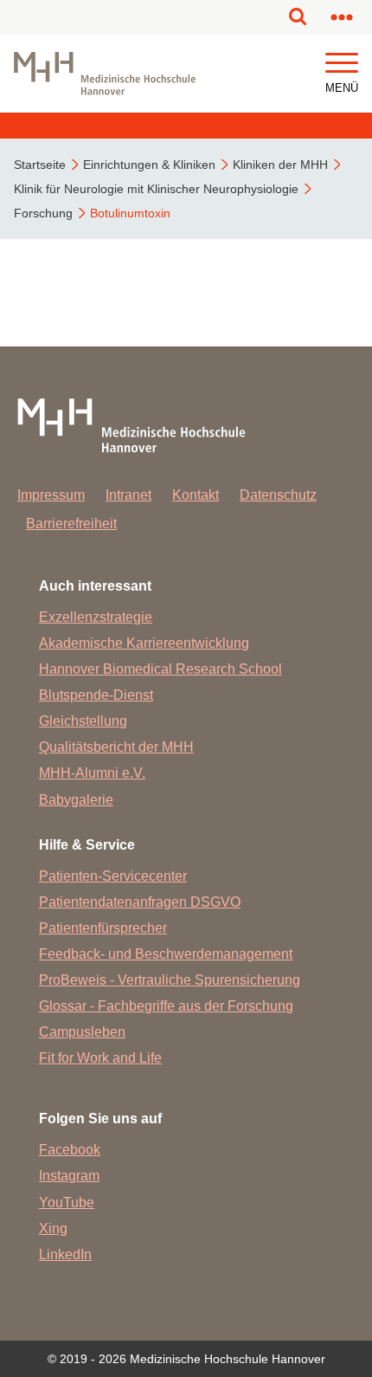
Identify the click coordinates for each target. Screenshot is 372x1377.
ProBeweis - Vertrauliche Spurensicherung (169, 980)
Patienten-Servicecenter (113, 876)
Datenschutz (278, 495)
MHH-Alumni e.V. (92, 773)
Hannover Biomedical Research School (160, 669)
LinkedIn (65, 1254)
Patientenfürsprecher (103, 928)
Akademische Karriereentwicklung (144, 643)
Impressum (51, 495)
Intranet (128, 495)
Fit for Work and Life (100, 1058)
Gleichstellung (83, 721)
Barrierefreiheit (71, 523)
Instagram (69, 1175)
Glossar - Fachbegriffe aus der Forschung (166, 1006)
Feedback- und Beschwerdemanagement (165, 954)
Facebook (69, 1149)
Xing (53, 1228)
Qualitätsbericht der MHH (116, 747)
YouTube (66, 1202)
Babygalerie (76, 799)
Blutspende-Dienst (96, 695)
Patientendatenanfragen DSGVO (140, 902)
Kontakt (195, 495)
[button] (341, 63)
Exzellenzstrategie (95, 617)
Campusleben (82, 1032)
